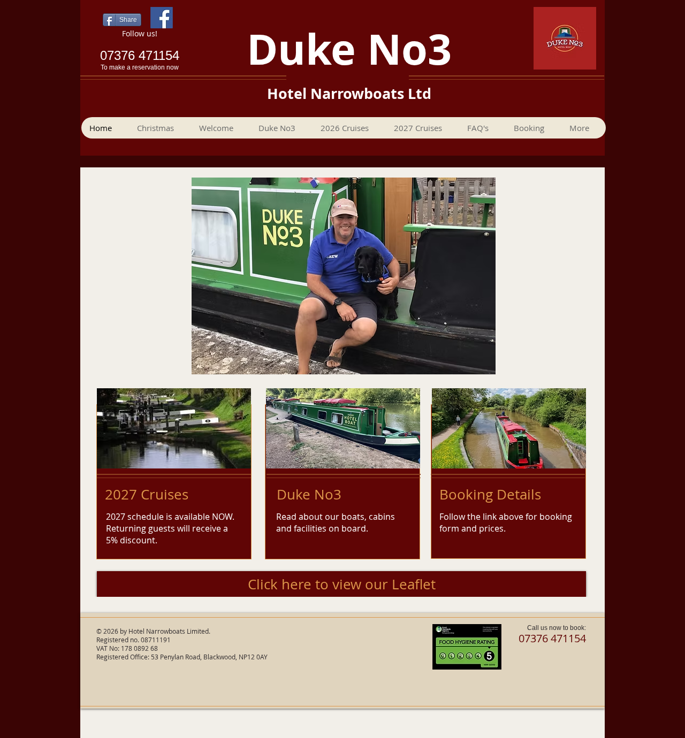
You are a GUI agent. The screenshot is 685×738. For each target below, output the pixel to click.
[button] (533, 128)
